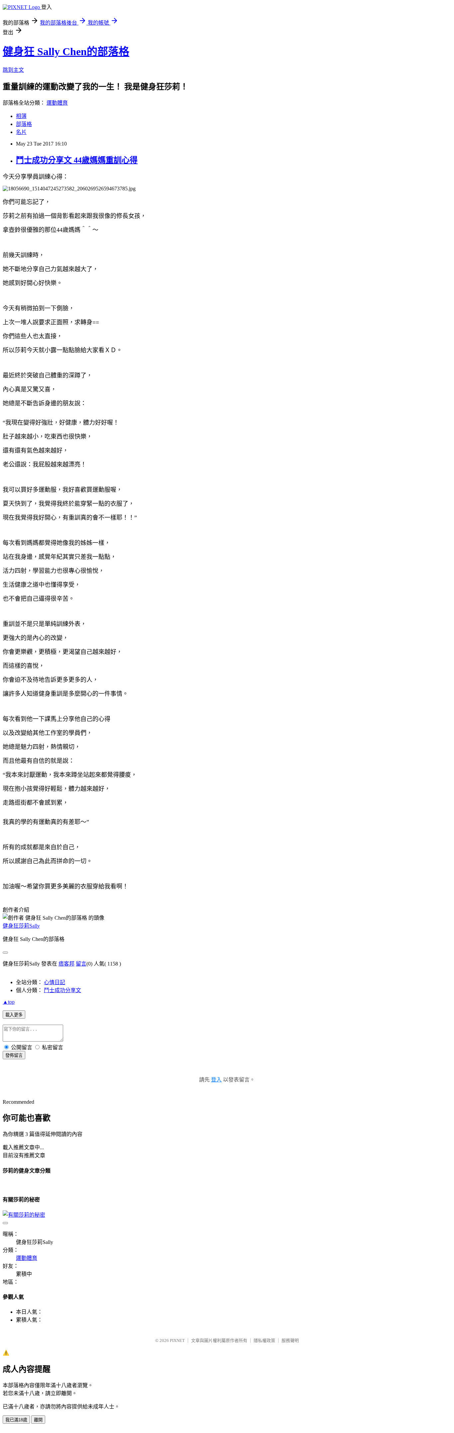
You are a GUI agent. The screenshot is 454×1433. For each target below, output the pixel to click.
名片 (21, 132)
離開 (38, 1419)
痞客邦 (66, 964)
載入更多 (14, 1014)
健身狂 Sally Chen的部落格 (66, 51)
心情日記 (54, 982)
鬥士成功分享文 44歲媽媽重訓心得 (77, 160)
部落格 (24, 124)
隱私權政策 (264, 1340)
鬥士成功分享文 (62, 990)
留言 (81, 964)
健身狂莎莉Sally (21, 926)
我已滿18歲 (16, 1419)
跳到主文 (13, 70)
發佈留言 (14, 1055)
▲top (9, 1002)
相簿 (21, 116)
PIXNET (177, 1340)
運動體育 (57, 103)
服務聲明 (290, 1340)
